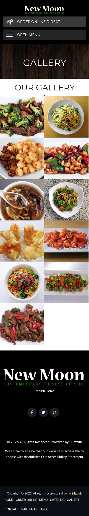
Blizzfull (75, 442)
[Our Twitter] (43, 412)
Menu (43, 500)
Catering (57, 500)
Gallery (73, 500)
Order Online (26, 500)
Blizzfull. (77, 493)
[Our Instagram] (54, 412)
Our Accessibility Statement (62, 457)
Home (9, 500)
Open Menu (28, 35)
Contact (12, 509)
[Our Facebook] (32, 412)
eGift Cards (38, 509)
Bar (24, 509)
